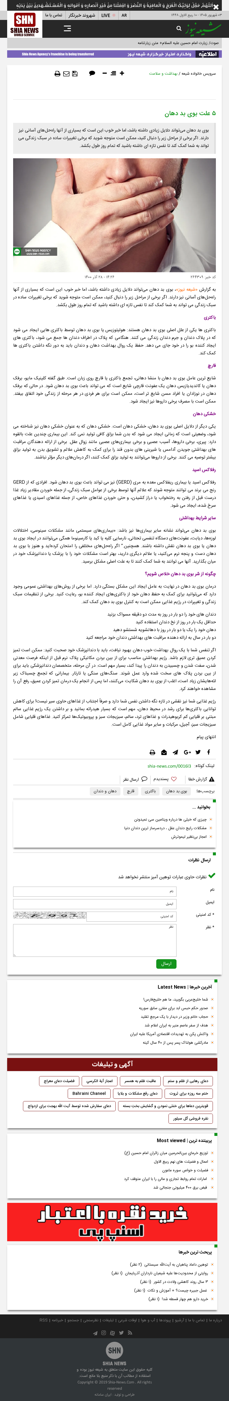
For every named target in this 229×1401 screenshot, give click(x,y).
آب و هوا (148, 1320)
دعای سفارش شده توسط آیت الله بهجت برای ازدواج (69, 1106)
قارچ (130, 791)
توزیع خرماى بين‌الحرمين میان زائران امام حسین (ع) (166, 1153)
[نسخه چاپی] (58, 73)
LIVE (105, 15)
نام (212, 890)
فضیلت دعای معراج (59, 1081)
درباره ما (215, 1320)
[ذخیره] (75, 73)
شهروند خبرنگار (82, 15)
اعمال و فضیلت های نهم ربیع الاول (181, 1162)
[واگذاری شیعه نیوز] (114, 53)
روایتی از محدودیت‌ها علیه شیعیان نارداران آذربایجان (160, 1273)
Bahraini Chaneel (89, 1093)
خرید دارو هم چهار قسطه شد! (178, 1299)
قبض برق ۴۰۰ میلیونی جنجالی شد (180, 1187)
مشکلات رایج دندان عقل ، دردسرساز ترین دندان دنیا (165, 828)
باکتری (150, 791)
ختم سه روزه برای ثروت (188, 1093)
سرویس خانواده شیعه (199, 74)
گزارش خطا (197, 779)
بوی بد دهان (176, 791)
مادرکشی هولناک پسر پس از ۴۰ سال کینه (175, 1043)
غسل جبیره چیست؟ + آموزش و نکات (171, 1290)
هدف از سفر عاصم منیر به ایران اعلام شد (176, 1025)
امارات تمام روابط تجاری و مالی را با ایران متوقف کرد (166, 1179)
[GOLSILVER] (112, 1222)
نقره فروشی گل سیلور (190, 1118)
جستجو (73, 1320)
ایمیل (210, 902)
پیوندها (165, 1320)
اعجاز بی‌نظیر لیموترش (189, 837)
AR (124, 15)
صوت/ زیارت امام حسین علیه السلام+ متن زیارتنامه (178, 43)
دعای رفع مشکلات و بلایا (137, 1093)
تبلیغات (108, 1320)
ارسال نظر (131, 779)
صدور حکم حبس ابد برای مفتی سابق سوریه (173, 1008)
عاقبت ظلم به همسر (140, 1081)
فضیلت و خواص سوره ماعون (185, 1170)
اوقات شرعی (127, 1320)
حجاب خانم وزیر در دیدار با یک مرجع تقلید (174, 1017)
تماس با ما (53, 15)
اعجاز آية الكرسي (99, 1081)
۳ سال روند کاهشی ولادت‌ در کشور (174, 1282)
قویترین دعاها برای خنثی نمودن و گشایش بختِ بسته (165, 1106)
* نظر (210, 927)
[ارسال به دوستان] (66, 73)
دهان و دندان (105, 791)
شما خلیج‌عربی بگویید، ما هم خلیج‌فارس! (175, 999)
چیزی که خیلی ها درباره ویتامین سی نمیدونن (170, 819)
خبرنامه (57, 1320)
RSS (44, 1320)
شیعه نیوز (186, 289)
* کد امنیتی (205, 915)
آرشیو (179, 1320)
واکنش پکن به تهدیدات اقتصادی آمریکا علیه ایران (169, 1034)
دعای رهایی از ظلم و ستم (188, 1081)
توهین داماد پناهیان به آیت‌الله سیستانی (169, 1264)
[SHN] (24, 24)
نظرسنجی (90, 1320)
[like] (168, 780)
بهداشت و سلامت (163, 74)
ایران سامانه (103, 1395)
